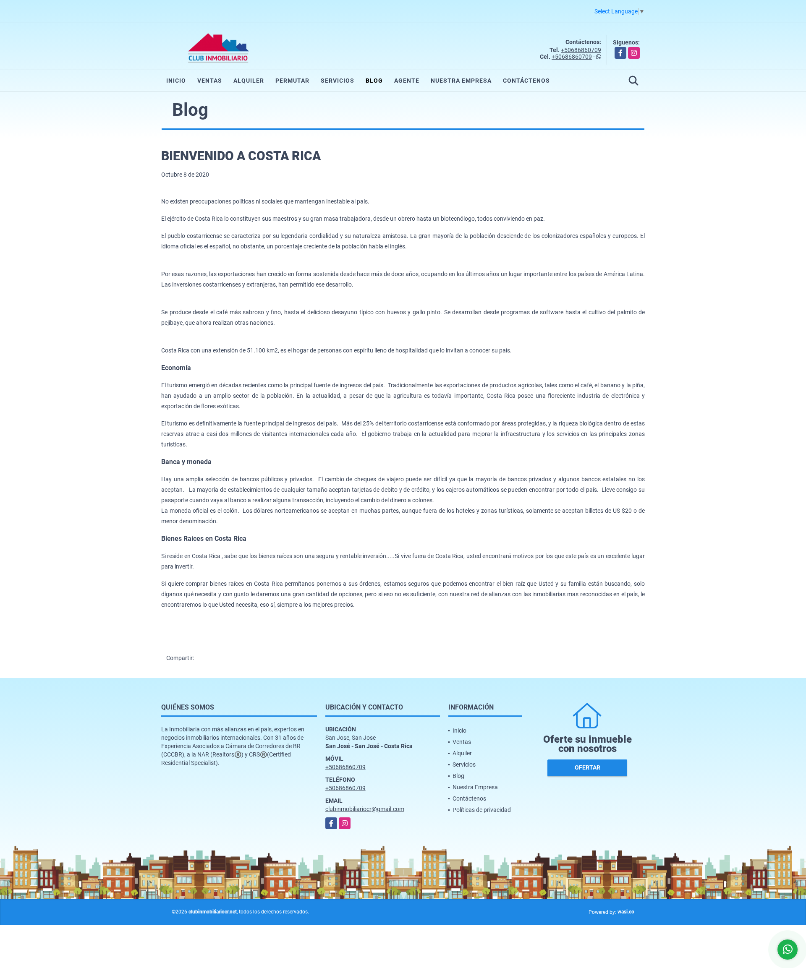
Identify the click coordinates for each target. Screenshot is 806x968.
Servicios (337, 80)
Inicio (176, 80)
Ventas (209, 80)
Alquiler (248, 80)
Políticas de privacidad (482, 809)
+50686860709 (581, 50)
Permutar (292, 80)
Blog (374, 80)
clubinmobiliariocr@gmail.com (364, 809)
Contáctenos (526, 80)
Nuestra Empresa (461, 80)
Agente (406, 80)
